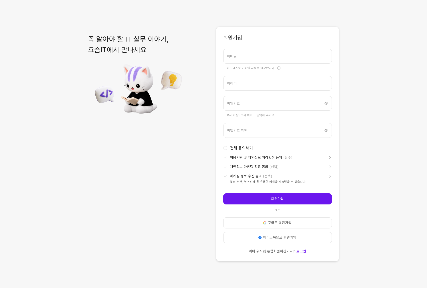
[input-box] (277, 56)
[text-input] (277, 56)
